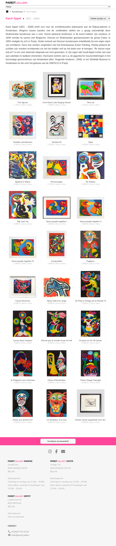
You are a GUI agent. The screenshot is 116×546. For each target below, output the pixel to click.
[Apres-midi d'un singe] (57, 306)
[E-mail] (64, 452)
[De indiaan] (91, 187)
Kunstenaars (17, 11)
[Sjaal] (91, 147)
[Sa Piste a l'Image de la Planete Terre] (91, 306)
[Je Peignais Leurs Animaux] (23, 385)
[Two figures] (23, 107)
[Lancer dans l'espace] (23, 345)
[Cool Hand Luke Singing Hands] (57, 107)
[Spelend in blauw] (23, 187)
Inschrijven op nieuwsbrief (58, 441)
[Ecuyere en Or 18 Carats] (91, 345)
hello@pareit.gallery (20, 535)
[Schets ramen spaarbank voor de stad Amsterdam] (91, 425)
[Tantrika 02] (57, 147)
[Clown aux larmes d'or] (23, 425)
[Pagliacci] (91, 266)
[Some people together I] (57, 226)
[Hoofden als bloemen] (23, 147)
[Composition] (57, 266)
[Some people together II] (91, 226)
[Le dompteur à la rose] (57, 425)
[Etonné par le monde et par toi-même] (57, 345)
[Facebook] (58, 452)
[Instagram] (51, 452)
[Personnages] (57, 187)
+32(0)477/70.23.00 (20, 532)
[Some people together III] (23, 266)
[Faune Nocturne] (23, 306)
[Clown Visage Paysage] (91, 385)
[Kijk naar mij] (23, 226)
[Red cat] (91, 107)
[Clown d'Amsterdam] (57, 385)
